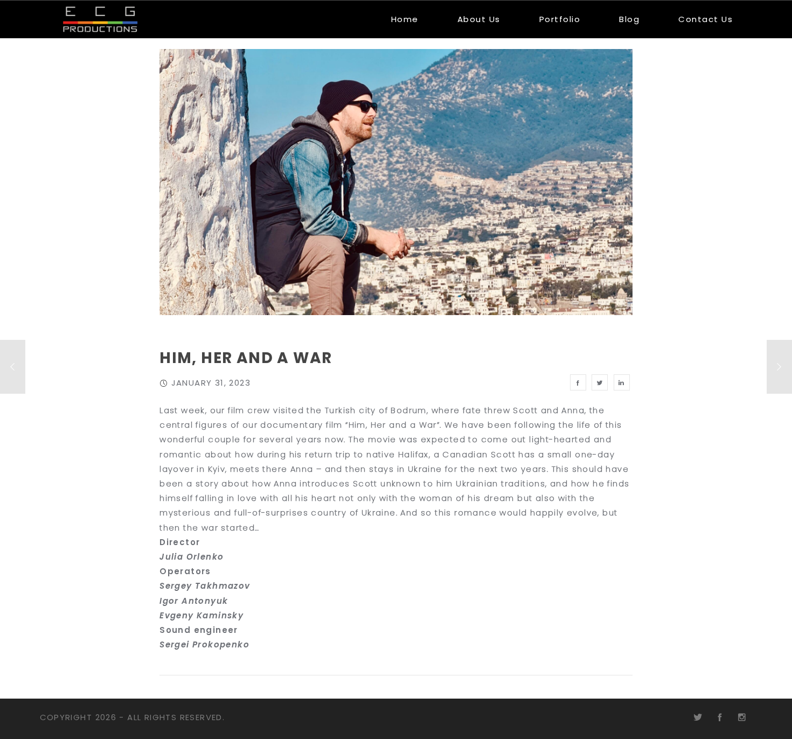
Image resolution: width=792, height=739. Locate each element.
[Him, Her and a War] (578, 382)
